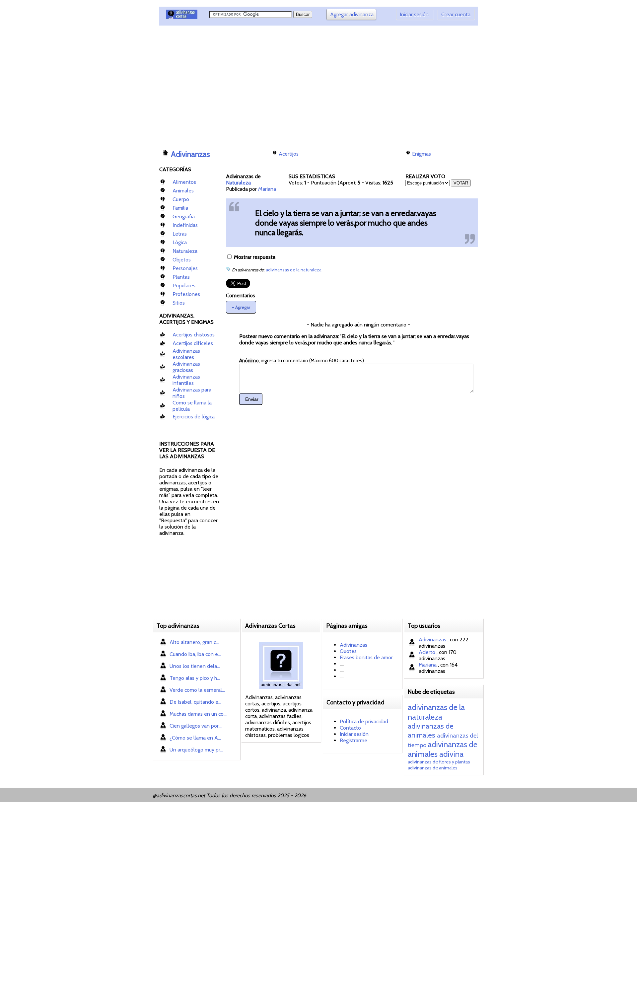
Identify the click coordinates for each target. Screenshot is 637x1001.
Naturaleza (185, 251)
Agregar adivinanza (352, 14)
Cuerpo (181, 199)
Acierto (428, 652)
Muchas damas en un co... (198, 714)
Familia (180, 208)
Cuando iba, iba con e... (195, 654)
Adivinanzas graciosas (186, 367)
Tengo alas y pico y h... (195, 678)
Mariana (267, 189)
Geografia (184, 216)
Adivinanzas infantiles (186, 380)
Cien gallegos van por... (196, 726)
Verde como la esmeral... (197, 690)
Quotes (348, 651)
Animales (183, 190)
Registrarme (353, 740)
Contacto (350, 728)
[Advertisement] (280, 84)
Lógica (180, 242)
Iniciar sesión (414, 14)
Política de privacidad (364, 721)
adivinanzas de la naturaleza (293, 269)
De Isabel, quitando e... (195, 702)
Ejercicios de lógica (194, 416)
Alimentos (184, 182)
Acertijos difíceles (193, 343)
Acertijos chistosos (194, 334)
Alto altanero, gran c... (194, 642)
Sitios (179, 303)
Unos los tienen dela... (195, 666)
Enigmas (421, 154)
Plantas (181, 277)
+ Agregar (241, 307)
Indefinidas (185, 225)
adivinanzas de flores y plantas (439, 762)
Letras (180, 234)
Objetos (182, 259)
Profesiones (186, 294)
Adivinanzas (190, 154)
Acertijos (289, 154)
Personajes (185, 268)
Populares (184, 285)
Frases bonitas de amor (366, 657)
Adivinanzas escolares (186, 354)
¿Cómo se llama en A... (195, 738)
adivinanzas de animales (431, 731)
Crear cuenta (455, 14)
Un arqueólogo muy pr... (196, 750)
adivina (451, 754)
